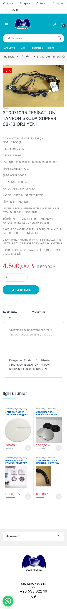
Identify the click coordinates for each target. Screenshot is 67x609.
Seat (24, 408)
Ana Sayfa (9, 47)
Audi (19, 408)
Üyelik (15, 10)
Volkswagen (10, 408)
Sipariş (27, 3)
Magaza (60, 3)
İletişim (10, 3)
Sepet (43, 3)
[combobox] (28, 38)
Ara (59, 38)
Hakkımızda (37, 47)
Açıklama (10, 312)
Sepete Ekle (23, 289)
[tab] (10, 314)
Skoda (25, 56)
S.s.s (23, 47)
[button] (8, 601)
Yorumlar (38, 312)
